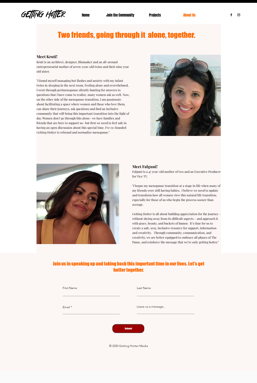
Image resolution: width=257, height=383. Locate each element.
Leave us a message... (151, 306)
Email (66, 307)
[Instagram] (239, 15)
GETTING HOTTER (43, 14)
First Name (70, 288)
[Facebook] (231, 15)
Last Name (144, 288)
